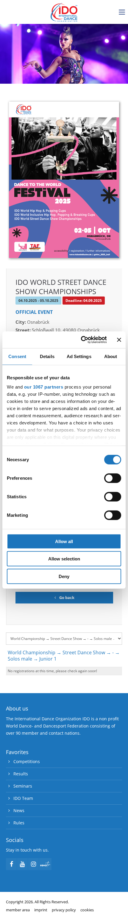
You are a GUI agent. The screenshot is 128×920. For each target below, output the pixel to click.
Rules (18, 823)
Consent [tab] (17, 356)
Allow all (64, 541)
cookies (87, 910)
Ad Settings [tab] (79, 356)
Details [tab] (47, 356)
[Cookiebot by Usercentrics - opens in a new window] (81, 340)
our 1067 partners (43, 386)
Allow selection (64, 558)
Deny (64, 576)
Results (20, 774)
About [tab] (110, 356)
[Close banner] (119, 340)
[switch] (112, 478)
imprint (40, 910)
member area (18, 910)
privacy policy (64, 910)
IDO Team (23, 798)
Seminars (22, 786)
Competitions (26, 761)
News (18, 810)
